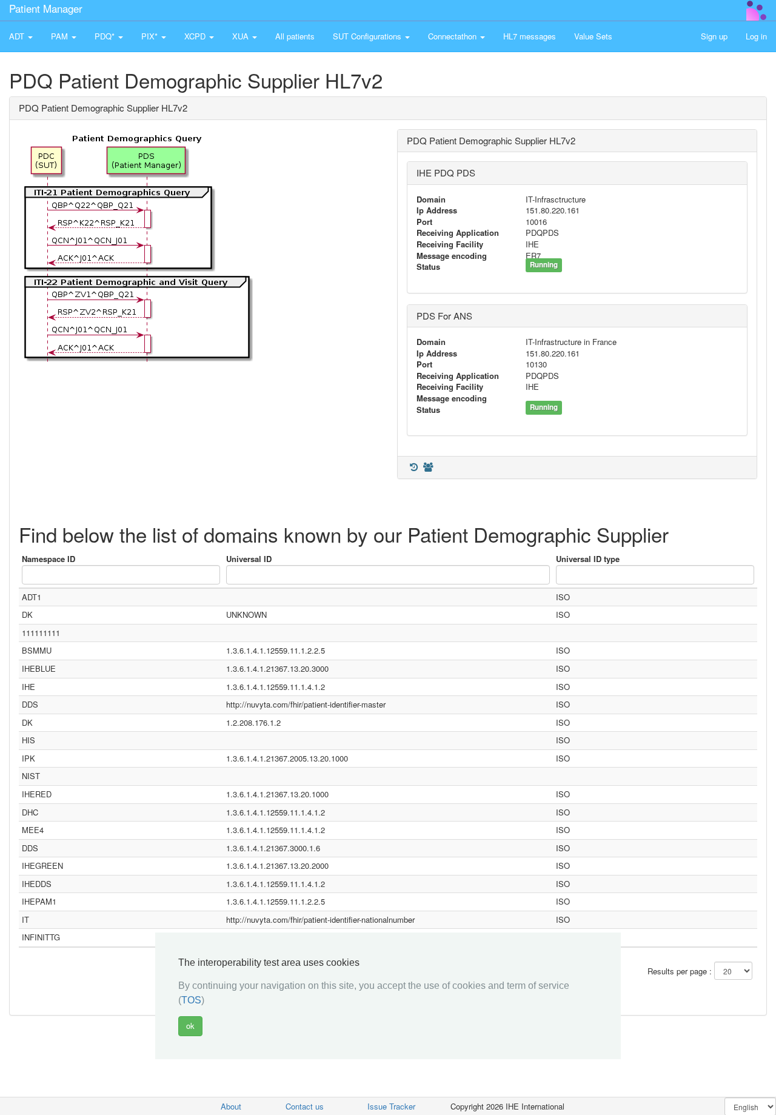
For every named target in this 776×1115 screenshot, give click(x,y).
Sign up (714, 36)
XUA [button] (241, 36)
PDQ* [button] (106, 36)
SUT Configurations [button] (368, 36)
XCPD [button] (196, 36)
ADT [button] (18, 36)
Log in (756, 36)
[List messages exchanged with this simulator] (413, 467)
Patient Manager (45, 8)
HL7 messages (529, 36)
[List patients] (428, 467)
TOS (191, 1000)
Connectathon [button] (453, 36)
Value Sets (593, 36)
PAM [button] (60, 36)
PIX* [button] (150, 36)
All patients (295, 36)
